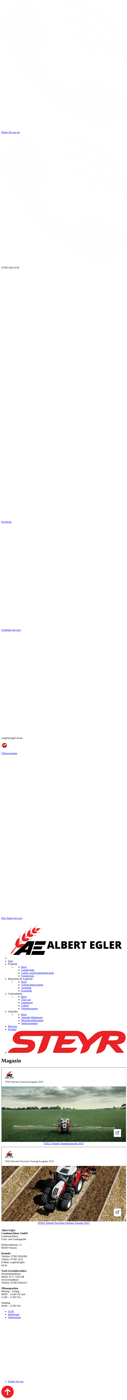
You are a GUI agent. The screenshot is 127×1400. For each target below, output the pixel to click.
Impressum (13, 1314)
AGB (11, 1311)
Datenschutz (14, 1317)
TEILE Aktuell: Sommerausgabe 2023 (63, 1143)
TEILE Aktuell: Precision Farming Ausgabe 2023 (63, 1223)
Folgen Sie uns (15, 1381)
